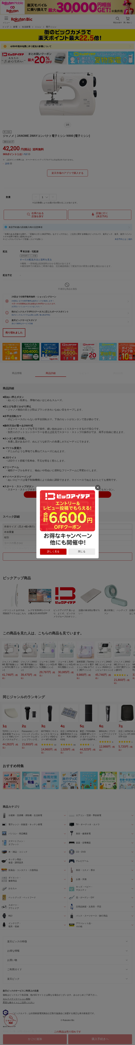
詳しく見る (53, 551)
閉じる (81, 551)
